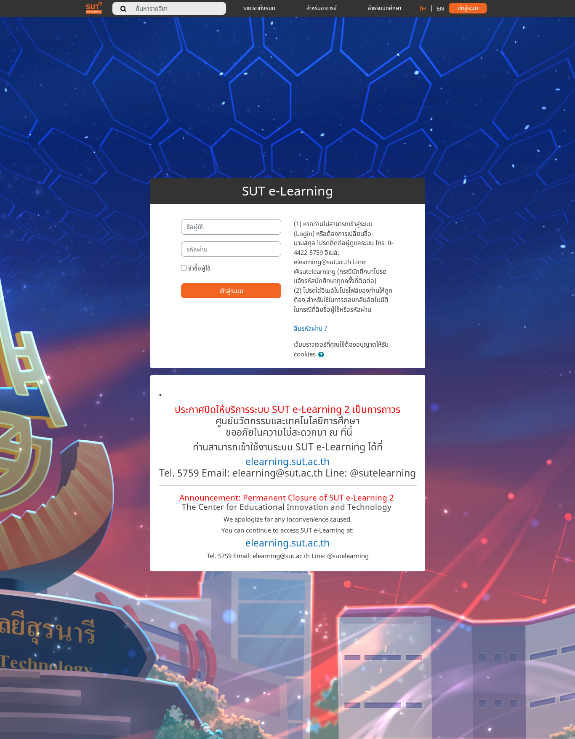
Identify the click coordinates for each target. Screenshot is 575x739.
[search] (123, 8)
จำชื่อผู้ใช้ (199, 268)
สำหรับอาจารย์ (321, 8)
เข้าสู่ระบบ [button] (468, 8)
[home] (93, 7)
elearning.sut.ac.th (287, 461)
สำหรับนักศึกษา (384, 8)
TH (422, 8)
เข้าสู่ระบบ (231, 290)
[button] (322, 354)
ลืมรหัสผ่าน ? (310, 328)
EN (440, 8)
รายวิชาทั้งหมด (259, 8)
